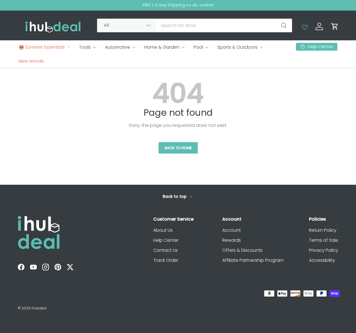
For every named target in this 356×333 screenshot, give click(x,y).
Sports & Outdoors (237, 47)
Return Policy (323, 230)
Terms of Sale (323, 240)
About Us (163, 230)
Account (231, 230)
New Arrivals (31, 61)
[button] (335, 26)
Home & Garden (161, 47)
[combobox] (194, 25)
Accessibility (322, 260)
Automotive (117, 47)
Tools (85, 47)
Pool (198, 47)
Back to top (175, 196)
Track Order (165, 260)
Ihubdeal (38, 308)
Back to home (178, 147)
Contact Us (165, 250)
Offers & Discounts (242, 250)
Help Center (166, 240)
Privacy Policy (323, 250)
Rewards (231, 240)
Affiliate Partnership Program (253, 260)
